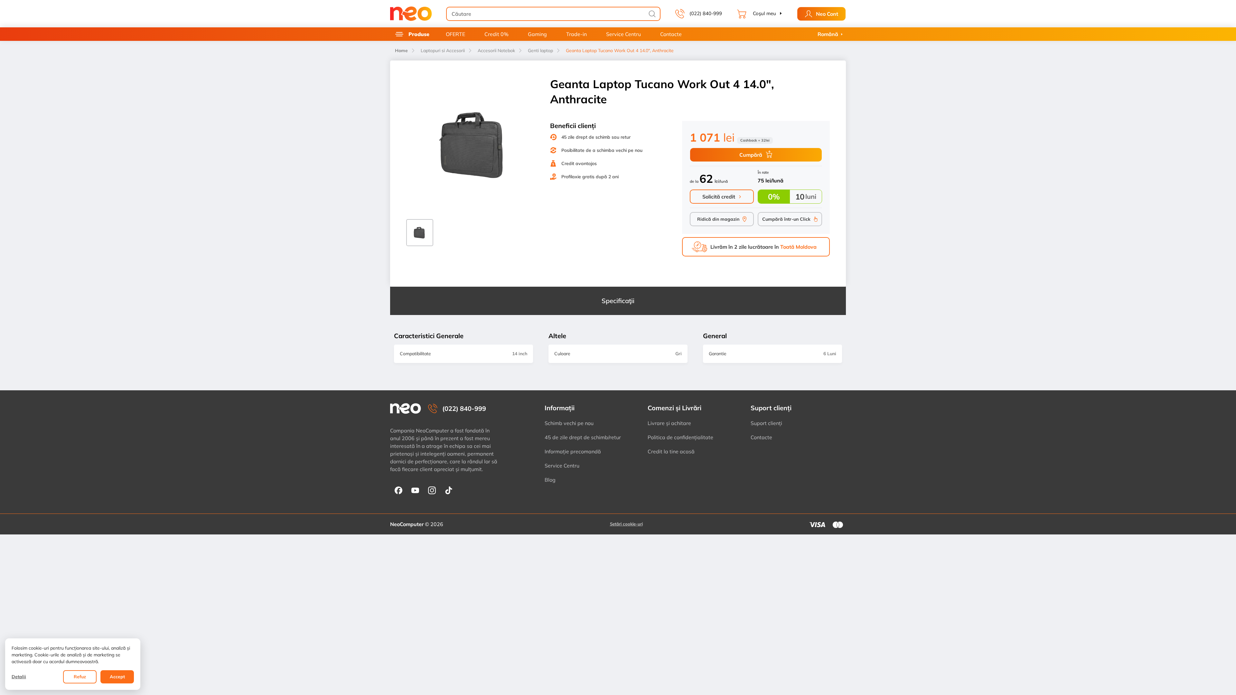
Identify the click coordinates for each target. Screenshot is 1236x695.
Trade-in (576, 34)
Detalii (19, 677)
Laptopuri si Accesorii (443, 50)
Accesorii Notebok (496, 50)
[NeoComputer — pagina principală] (405, 408)
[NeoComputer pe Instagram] (432, 490)
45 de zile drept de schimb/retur (583, 437)
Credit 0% (496, 34)
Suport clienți (766, 423)
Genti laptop (540, 50)
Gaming (537, 34)
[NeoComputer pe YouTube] (415, 490)
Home (401, 50)
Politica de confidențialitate (680, 437)
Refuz (80, 677)
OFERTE (455, 34)
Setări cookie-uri (626, 523)
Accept (117, 677)
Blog (550, 480)
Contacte (671, 34)
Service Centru (623, 34)
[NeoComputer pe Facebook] (398, 490)
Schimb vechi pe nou (569, 423)
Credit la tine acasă (671, 451)
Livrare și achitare (669, 423)
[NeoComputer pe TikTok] (449, 490)
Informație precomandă (573, 451)
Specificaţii (618, 301)
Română (828, 34)
